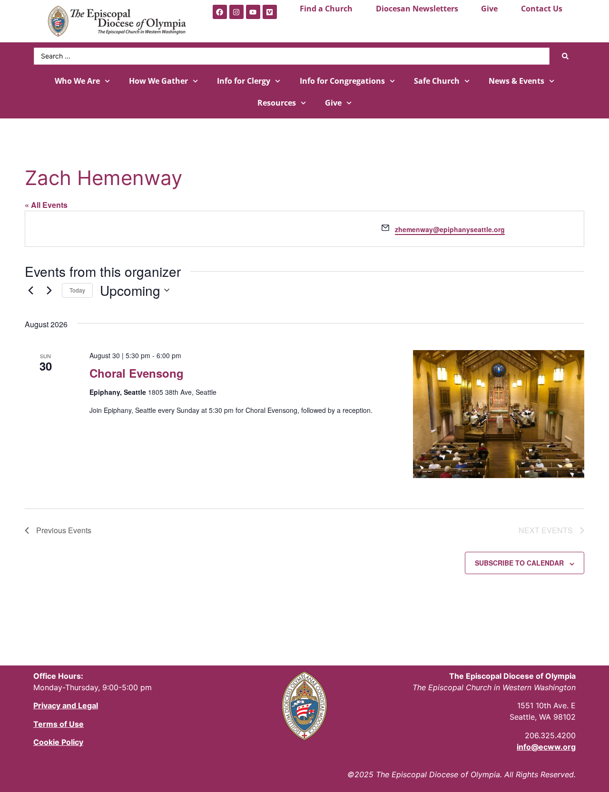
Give (489, 8)
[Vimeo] (270, 12)
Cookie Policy (58, 742)
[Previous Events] (30, 290)
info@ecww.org (546, 747)
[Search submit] (565, 56)
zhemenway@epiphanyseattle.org (450, 229)
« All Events (46, 204)
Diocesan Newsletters (417, 8)
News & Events (516, 81)
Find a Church (326, 8)
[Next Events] (49, 290)
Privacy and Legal (65, 705)
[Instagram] (236, 12)
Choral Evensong (136, 373)
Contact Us (541, 8)
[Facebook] (220, 12)
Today (77, 290)
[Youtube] (253, 12)
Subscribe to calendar (519, 562)
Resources (276, 103)
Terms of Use (58, 724)
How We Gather (158, 81)
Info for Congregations (342, 81)
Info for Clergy (243, 81)
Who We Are (77, 81)
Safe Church (437, 81)
